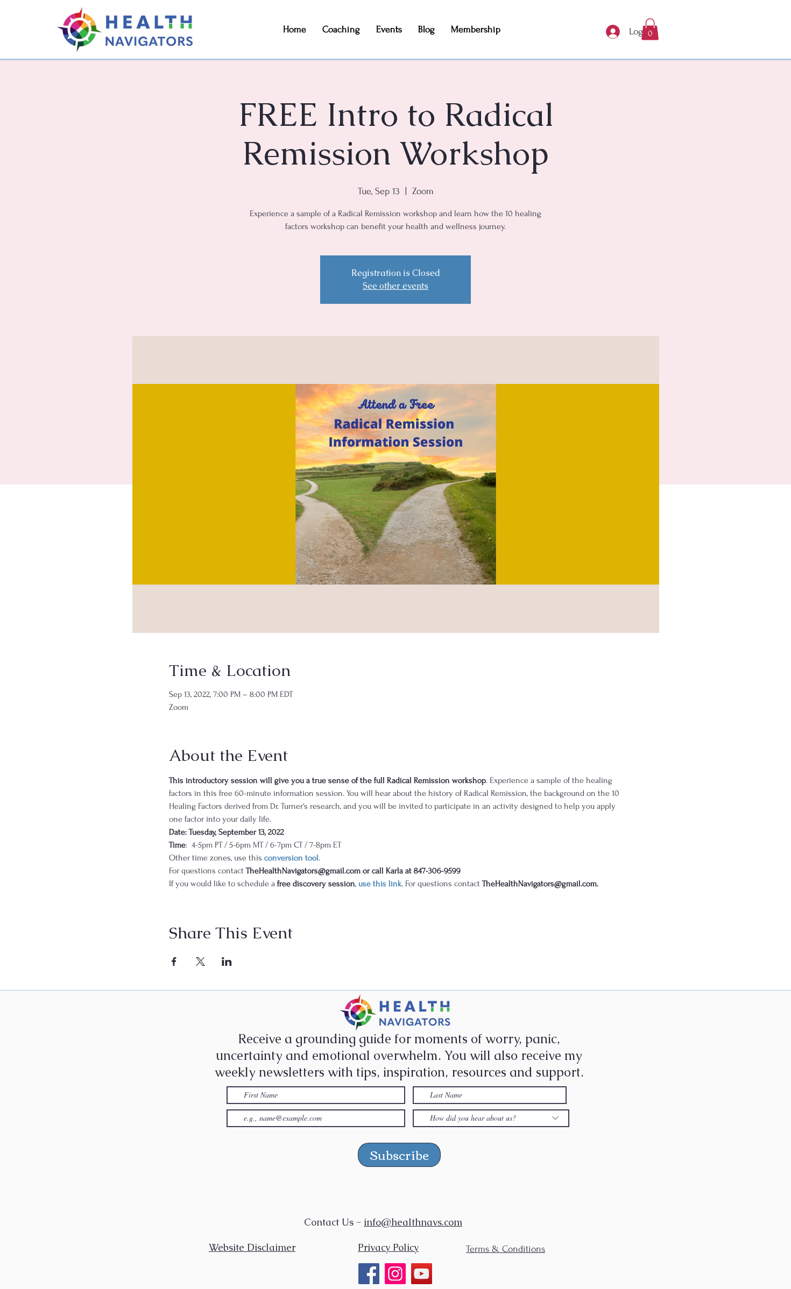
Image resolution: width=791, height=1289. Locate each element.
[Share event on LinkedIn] (227, 961)
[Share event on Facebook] (174, 961)
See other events (395, 285)
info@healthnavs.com (413, 1222)
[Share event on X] (200, 961)
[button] (650, 29)
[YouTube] (421, 1273)
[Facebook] (368, 1273)
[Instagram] (395, 1273)
